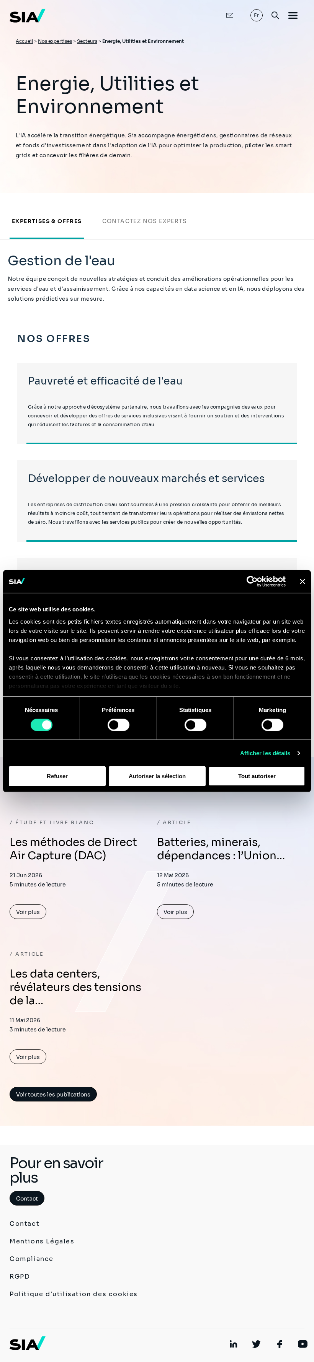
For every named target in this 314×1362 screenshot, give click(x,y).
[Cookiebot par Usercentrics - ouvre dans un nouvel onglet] (252, 581)
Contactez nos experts (144, 221)
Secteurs (87, 41)
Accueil (24, 41)
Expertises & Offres (47, 221)
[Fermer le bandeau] (302, 581)
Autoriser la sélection (157, 776)
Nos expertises (55, 41)
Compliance (32, 1259)
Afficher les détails (265, 753)
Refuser (57, 776)
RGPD (20, 1276)
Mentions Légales (42, 1241)
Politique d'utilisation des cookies (74, 1294)
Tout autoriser (257, 776)
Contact (27, 1198)
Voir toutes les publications (53, 1094)
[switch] (118, 725)
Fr (257, 15)
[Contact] (221, 15)
